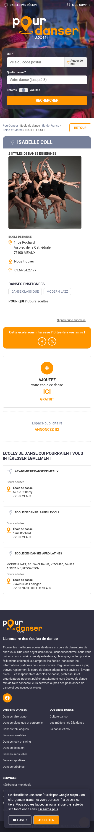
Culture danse (59, 716)
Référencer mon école (17, 784)
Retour (80, 128)
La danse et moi (60, 729)
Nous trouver (24, 261)
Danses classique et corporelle (23, 722)
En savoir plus (48, 809)
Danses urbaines (14, 766)
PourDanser (10, 125)
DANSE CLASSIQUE (25, 291)
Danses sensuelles (15, 754)
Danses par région (23, 5)
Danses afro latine (14, 716)
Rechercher (47, 100)
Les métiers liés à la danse (67, 722)
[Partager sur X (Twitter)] (52, 341)
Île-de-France (50, 125)
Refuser (20, 820)
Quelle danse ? (16, 72)
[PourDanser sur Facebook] (7, 697)
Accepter (46, 820)
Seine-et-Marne (13, 130)
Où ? (10, 54)
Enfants (12, 90)
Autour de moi (76, 62)
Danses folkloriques (16, 729)
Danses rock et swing (17, 741)
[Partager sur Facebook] (42, 341)
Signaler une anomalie (71, 320)
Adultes (35, 90)
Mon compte (80, 5)
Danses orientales (14, 735)
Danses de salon (13, 747)
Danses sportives (14, 760)
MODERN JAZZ (57, 291)
